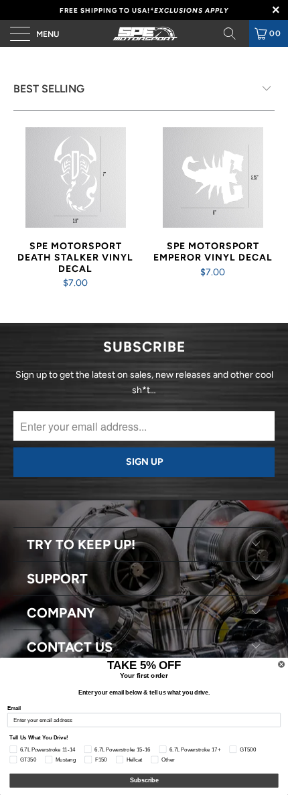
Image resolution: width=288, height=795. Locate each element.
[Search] (234, 33)
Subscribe (144, 781)
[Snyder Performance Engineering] (144, 33)
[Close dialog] (281, 664)
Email (14, 708)
